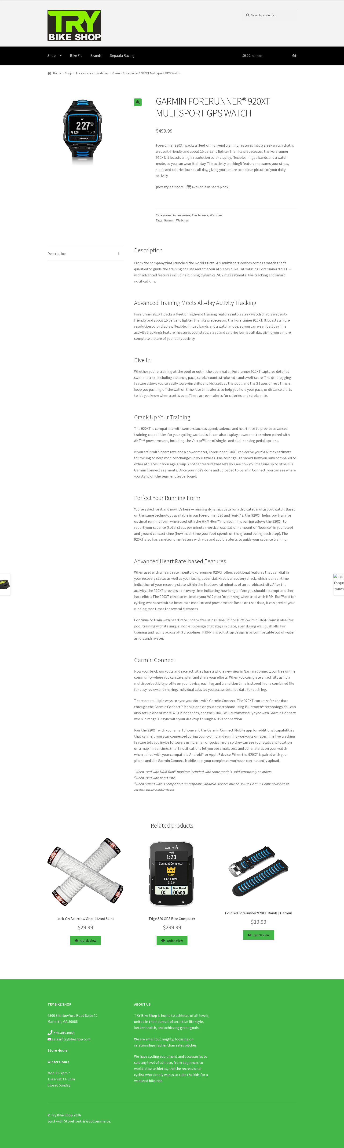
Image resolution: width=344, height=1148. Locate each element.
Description (57, 253)
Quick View (88, 940)
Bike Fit (76, 55)
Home (57, 73)
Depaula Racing (122, 55)
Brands (96, 55)
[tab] (85, 254)
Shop (52, 55)
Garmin (169, 220)
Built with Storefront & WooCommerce (79, 1121)
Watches (103, 73)
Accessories (84, 73)
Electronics (200, 215)
